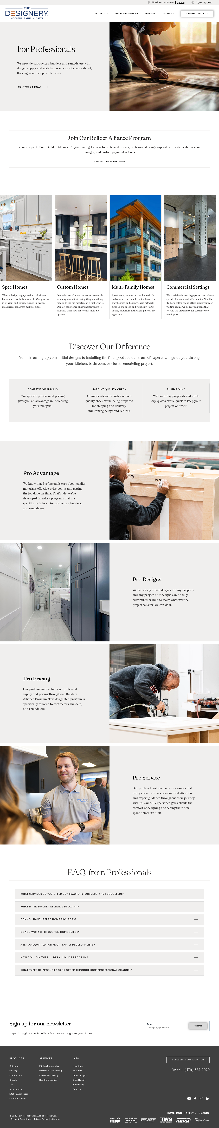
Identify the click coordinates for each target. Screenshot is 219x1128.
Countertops (15, 1075)
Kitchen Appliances (18, 1093)
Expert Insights (80, 1075)
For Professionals (127, 13)
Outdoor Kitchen (17, 1098)
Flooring (13, 1070)
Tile (11, 1084)
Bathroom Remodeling (50, 1070)
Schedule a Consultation (188, 1059)
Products (101, 13)
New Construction (48, 1080)
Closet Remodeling (48, 1075)
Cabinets (13, 1066)
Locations (78, 1066)
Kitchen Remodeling (49, 1066)
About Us (168, 13)
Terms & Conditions (21, 1119)
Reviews (150, 13)
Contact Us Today (29, 87)
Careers (77, 1089)
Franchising (78, 1084)
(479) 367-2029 (204, 2)
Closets (13, 1080)
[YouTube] (189, 1098)
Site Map (55, 1119)
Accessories (15, 1089)
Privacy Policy (41, 1119)
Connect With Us (197, 13)
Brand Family (79, 1080)
